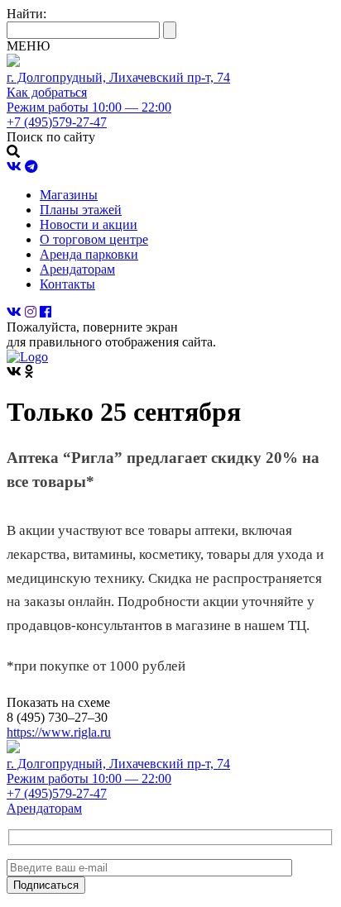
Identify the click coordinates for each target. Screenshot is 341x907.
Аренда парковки (89, 254)
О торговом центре (94, 239)
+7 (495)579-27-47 (57, 793)
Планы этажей (81, 210)
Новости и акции (88, 224)
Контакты (67, 284)
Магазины (69, 195)
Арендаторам (77, 269)
